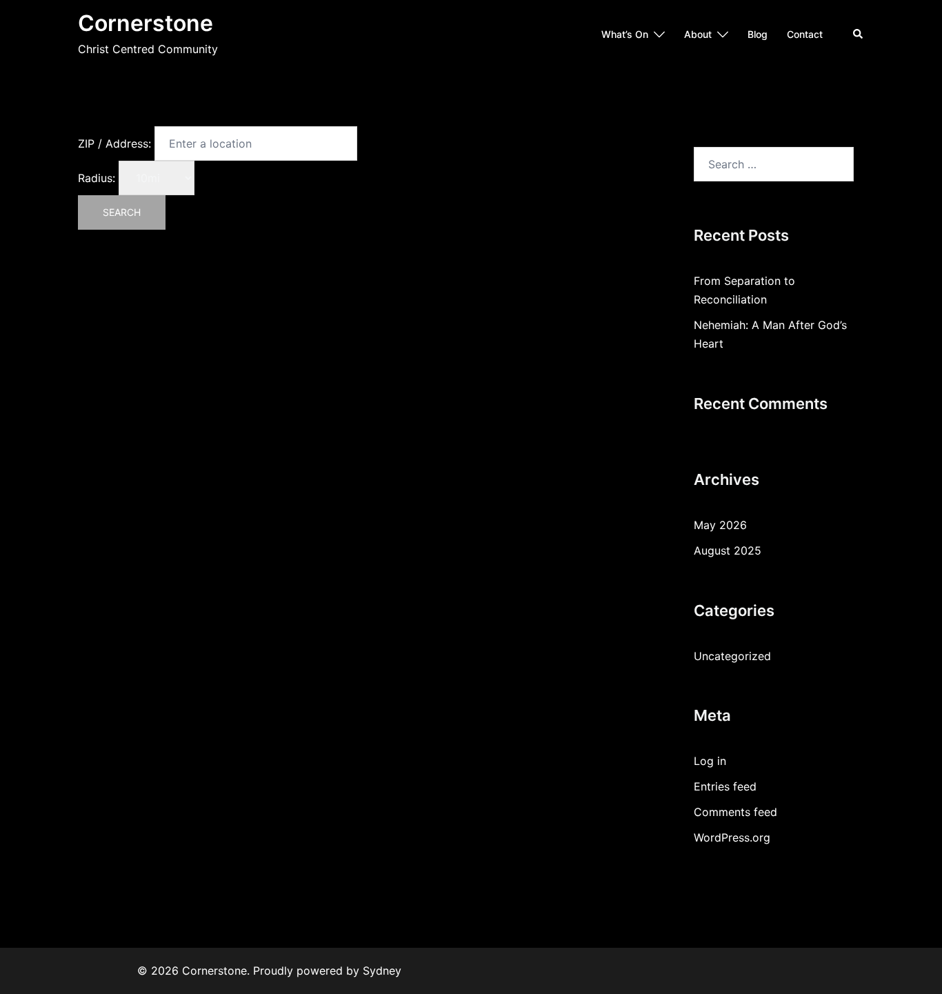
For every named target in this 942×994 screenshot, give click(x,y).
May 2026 (720, 525)
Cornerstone (145, 23)
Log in (710, 761)
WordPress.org (732, 837)
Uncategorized (732, 656)
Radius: (96, 178)
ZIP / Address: (114, 143)
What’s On (624, 34)
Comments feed (735, 812)
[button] (858, 34)
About (698, 34)
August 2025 (727, 550)
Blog (758, 34)
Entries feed (725, 786)
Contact (805, 34)
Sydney (382, 970)
